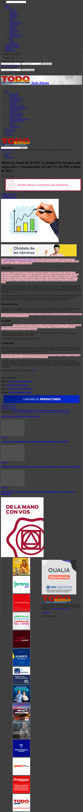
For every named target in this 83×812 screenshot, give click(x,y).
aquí (34, 370)
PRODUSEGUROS (12, 47)
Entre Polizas (14, 13)
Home (7, 6)
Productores (14, 29)
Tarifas (12, 41)
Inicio (3, 150)
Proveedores (14, 31)
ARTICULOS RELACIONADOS (13, 416)
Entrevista (13, 15)
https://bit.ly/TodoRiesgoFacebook (21, 389)
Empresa (12, 12)
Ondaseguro (9, 49)
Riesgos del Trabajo (16, 35)
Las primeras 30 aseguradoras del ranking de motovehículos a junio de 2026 (35, 441)
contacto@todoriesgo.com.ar (61, 609)
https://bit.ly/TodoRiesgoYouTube (19, 392)
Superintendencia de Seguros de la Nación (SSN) (20, 259)
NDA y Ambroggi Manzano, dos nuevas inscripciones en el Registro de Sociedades (41, 412)
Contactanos (46, 612)
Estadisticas (13, 17)
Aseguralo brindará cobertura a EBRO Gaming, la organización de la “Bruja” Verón (41, 410)
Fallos (12, 19)
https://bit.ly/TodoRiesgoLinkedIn (20, 381)
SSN (11, 39)
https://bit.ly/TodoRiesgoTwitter (18, 385)
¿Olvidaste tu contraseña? (9, 66)
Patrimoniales (14, 25)
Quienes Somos (10, 51)
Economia (13, 10)
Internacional (14, 21)
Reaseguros (13, 33)
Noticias (8, 8)
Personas (13, 27)
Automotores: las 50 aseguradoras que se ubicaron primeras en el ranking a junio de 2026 (41, 466)
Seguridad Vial (15, 37)
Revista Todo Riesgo (12, 45)
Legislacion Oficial (16, 23)
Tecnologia (13, 43)
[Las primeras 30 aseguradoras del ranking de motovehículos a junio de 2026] (13, 435)
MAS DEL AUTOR (33, 416)
